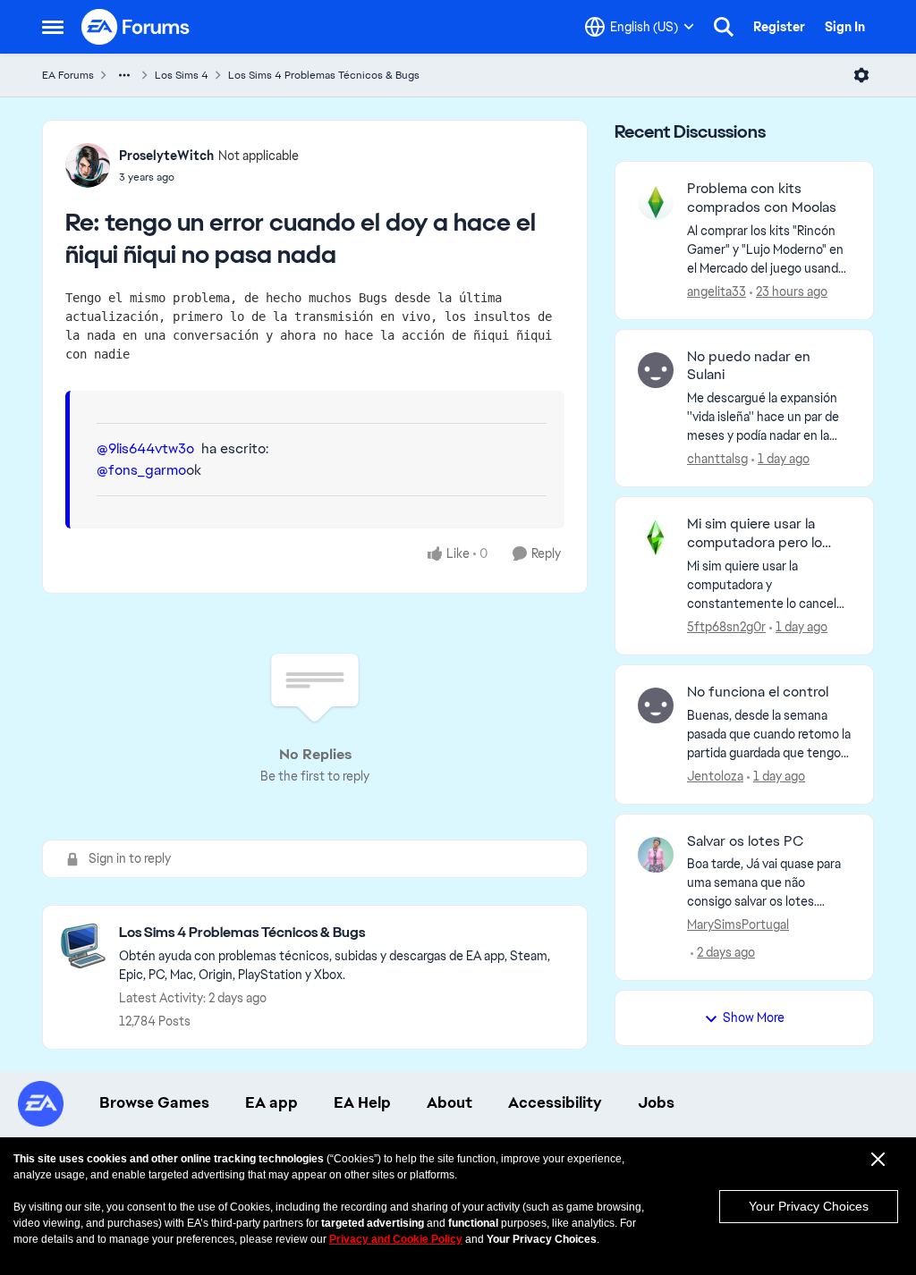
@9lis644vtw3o (145, 448)
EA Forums (68, 75)
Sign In (845, 27)
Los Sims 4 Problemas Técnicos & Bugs (324, 75)
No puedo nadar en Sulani (748, 366)
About (449, 1102)
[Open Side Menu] (52, 26)
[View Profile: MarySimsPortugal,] (656, 855)
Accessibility (555, 1102)
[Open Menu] (861, 75)
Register (779, 27)
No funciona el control (757, 692)
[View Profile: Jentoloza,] (656, 705)
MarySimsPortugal (738, 924)
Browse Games (154, 1102)
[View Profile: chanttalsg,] (656, 370)
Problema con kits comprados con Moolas (761, 198)
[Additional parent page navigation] (124, 75)
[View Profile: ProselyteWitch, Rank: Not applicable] (87, 165)
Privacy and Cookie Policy (395, 1239)
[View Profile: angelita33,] (656, 202)
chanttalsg (717, 459)
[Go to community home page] (136, 27)
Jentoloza (715, 776)
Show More (754, 1017)
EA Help (362, 1102)
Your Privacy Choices (809, 1206)
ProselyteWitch (166, 156)
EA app (271, 1102)
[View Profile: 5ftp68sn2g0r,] (656, 537)
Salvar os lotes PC (745, 841)
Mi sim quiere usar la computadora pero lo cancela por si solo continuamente (754, 534)
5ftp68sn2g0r (726, 627)
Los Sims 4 (181, 75)
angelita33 (716, 291)
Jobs (656, 1102)
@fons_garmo (141, 469)
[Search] (723, 27)
